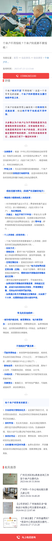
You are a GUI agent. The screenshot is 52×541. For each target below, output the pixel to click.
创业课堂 (38, 58)
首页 (16, 58)
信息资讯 (26, 58)
